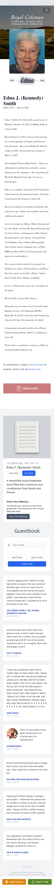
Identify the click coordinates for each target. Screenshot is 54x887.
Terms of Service (34, 874)
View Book (13, 473)
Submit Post (27, 564)
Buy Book (29, 473)
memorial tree (37, 364)
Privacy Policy (19, 874)
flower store (34, 369)
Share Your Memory (18, 516)
